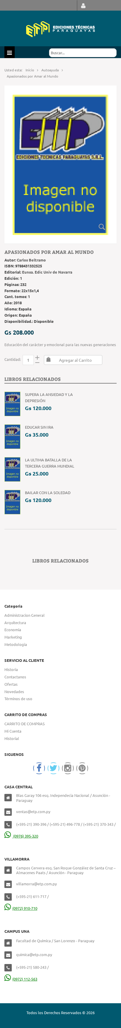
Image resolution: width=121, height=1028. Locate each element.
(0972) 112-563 (24, 978)
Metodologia (15, 644)
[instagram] (68, 768)
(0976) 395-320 (25, 835)
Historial (11, 738)
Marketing (13, 636)
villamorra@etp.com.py (36, 883)
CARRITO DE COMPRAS (24, 723)
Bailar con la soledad (47, 492)
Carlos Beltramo (31, 259)
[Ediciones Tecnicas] (60, 28)
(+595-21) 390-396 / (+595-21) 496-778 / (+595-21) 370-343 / (66, 824)
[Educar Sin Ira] (12, 435)
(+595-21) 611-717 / (32, 896)
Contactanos (15, 676)
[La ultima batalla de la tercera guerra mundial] (12, 468)
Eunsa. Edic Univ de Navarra (47, 271)
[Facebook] (39, 768)
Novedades (14, 691)
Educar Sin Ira (39, 427)
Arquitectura (15, 622)
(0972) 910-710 (24, 908)
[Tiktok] (82, 768)
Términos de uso (18, 698)
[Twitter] (53, 768)
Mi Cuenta (12, 730)
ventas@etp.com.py (33, 811)
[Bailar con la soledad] (12, 501)
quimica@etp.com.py (34, 954)
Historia (11, 669)
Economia (12, 629)
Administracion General (24, 615)
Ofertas (11, 684)
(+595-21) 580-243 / (32, 967)
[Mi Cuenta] (83, 5)
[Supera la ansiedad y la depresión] (12, 403)
